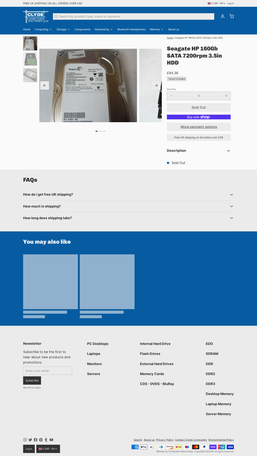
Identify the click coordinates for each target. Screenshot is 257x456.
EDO (209, 344)
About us (173, 29)
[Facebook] (35, 440)
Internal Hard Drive (155, 344)
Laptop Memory (218, 404)
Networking (102, 29)
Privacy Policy (164, 439)
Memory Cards (152, 374)
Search (138, 439)
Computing (41, 29)
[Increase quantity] (226, 96)
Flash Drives (150, 354)
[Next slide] (156, 85)
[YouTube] (51, 440)
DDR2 (210, 374)
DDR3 (210, 384)
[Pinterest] (41, 440)
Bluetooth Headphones (131, 29)
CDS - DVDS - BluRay (157, 384)
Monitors (94, 364)
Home (26, 29)
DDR (209, 364)
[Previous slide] (44, 85)
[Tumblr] (46, 440)
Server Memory (218, 414)
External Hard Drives (156, 364)
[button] (199, 107)
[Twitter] (30, 440)
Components (82, 29)
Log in (230, 3)
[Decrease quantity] (171, 96)
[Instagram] (25, 440)
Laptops (93, 354)
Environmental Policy (221, 439)
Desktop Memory (220, 394)
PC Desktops (97, 344)
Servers (93, 374)
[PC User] (35, 16)
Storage (61, 29)
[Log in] (221, 16)
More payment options (199, 127)
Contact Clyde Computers (191, 439)
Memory (155, 29)
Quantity (171, 89)
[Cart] (230, 16)
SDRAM (212, 354)
